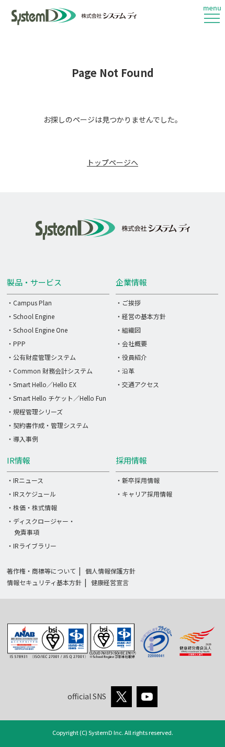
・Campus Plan (29, 302)
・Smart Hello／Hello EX (41, 384)
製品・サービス (34, 282)
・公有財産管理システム (41, 357)
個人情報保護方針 (110, 570)
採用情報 (131, 460)
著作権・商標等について (41, 570)
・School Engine (30, 316)
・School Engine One (37, 329)
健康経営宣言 (110, 582)
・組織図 (128, 329)
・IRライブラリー (32, 545)
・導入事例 (22, 438)
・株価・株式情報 (32, 507)
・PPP (16, 343)
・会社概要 (131, 343)
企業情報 (131, 282)
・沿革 (125, 370)
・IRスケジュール (31, 493)
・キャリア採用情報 (144, 493)
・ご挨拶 (128, 302)
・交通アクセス (137, 384)
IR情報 (18, 460)
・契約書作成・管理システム (47, 425)
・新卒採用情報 (138, 480)
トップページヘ (112, 162)
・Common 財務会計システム (50, 370)
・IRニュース (25, 480)
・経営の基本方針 (141, 316)
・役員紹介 (131, 357)
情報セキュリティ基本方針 (44, 582)
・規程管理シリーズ (35, 411)
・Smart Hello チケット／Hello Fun (56, 397)
